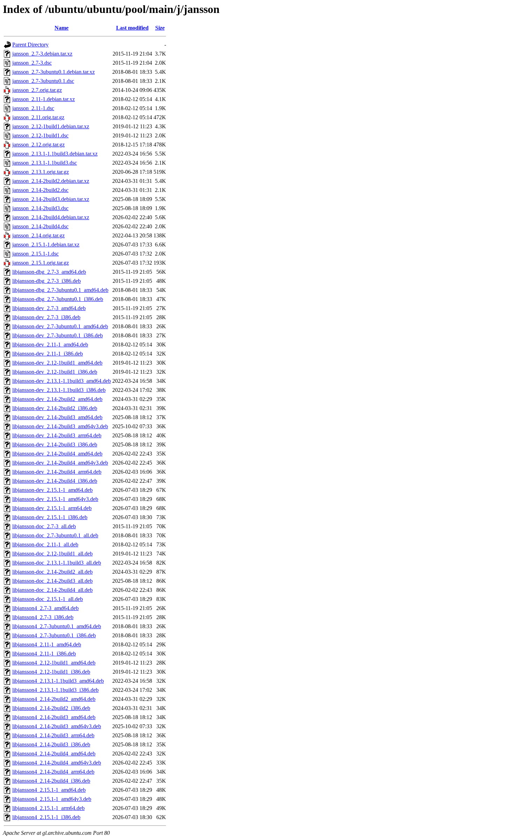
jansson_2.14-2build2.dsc (40, 190)
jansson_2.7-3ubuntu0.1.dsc (43, 81)
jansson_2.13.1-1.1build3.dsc (44, 163)
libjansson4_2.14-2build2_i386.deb (51, 708)
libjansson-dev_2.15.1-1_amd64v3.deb (55, 499)
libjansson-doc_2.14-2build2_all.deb (52, 572)
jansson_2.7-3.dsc (32, 63)
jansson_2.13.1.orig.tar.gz (40, 172)
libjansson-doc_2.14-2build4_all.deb (52, 590)
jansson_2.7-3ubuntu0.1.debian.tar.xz (53, 72)
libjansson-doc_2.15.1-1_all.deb (47, 599)
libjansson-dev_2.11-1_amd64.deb (50, 344)
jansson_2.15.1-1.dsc (35, 254)
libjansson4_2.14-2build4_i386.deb (51, 781)
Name (62, 28)
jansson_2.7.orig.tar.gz (37, 90)
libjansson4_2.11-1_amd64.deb (46, 644)
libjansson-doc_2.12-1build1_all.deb (52, 554)
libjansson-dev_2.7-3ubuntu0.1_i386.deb (57, 335)
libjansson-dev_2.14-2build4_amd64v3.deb (60, 463)
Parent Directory (30, 45)
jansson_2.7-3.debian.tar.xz (42, 54)
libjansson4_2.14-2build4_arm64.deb (53, 772)
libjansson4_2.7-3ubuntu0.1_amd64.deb (56, 626)
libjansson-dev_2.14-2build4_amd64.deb (57, 454)
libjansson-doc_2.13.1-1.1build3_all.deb (56, 563)
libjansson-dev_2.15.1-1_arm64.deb (52, 508)
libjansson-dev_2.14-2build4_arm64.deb (56, 472)
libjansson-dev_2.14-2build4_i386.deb (54, 481)
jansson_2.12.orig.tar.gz (38, 145)
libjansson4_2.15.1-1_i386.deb (46, 817)
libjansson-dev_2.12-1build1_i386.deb (54, 372)
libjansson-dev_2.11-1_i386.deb (47, 354)
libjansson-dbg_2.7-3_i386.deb (46, 281)
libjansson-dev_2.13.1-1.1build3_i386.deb (59, 390)
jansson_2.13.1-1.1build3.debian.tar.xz (55, 154)
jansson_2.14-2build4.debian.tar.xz (50, 217)
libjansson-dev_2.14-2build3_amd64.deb (57, 417)
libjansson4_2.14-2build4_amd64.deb (53, 753)
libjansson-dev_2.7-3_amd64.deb (49, 308)
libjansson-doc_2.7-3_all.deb (44, 526)
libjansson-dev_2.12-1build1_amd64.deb (57, 363)
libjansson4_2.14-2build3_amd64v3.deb (56, 726)
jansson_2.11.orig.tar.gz (38, 117)
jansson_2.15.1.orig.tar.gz (40, 263)
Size (160, 28)
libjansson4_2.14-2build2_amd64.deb (53, 699)
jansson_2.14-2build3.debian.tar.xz (50, 199)
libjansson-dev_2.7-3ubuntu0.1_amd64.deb (60, 326)
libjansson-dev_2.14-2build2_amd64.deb (57, 399)
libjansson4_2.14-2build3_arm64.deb (53, 735)
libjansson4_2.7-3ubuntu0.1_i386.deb (54, 635)
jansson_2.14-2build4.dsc (40, 226)
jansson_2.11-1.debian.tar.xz (43, 99)
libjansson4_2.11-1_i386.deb (44, 654)
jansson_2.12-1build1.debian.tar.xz (50, 126)
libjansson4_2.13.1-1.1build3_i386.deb (55, 690)
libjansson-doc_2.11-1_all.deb (45, 544)
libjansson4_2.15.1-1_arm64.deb (48, 808)
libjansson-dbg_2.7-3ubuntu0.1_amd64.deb (60, 290)
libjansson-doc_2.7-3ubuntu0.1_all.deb (55, 535)
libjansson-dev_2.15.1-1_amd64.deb (52, 490)
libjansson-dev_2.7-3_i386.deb (46, 317)
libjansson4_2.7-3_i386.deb (42, 617)
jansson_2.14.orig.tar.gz (38, 235)
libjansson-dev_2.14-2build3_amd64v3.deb (60, 426)
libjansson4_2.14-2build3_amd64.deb (53, 717)
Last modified (132, 28)
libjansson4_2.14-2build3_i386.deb (51, 744)
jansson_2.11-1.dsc (33, 108)
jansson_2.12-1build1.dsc (40, 135)
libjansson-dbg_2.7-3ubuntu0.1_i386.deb (57, 299)
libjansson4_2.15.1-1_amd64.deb (49, 790)
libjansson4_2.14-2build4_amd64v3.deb (56, 763)
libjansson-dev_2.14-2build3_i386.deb (54, 444)
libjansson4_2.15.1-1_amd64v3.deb (51, 799)
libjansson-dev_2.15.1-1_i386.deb (49, 517)
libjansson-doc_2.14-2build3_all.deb (52, 581)
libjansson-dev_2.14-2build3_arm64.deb (56, 435)
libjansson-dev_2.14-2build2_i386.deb (54, 408)
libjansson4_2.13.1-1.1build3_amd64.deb (58, 681)
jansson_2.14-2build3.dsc (40, 208)
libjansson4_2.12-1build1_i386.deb (51, 672)
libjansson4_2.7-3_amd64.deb (45, 608)
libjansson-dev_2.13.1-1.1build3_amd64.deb (61, 381)
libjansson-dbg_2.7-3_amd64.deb (49, 272)
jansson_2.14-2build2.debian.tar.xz (50, 181)
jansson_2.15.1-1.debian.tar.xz (45, 245)
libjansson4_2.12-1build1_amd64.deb (53, 663)
